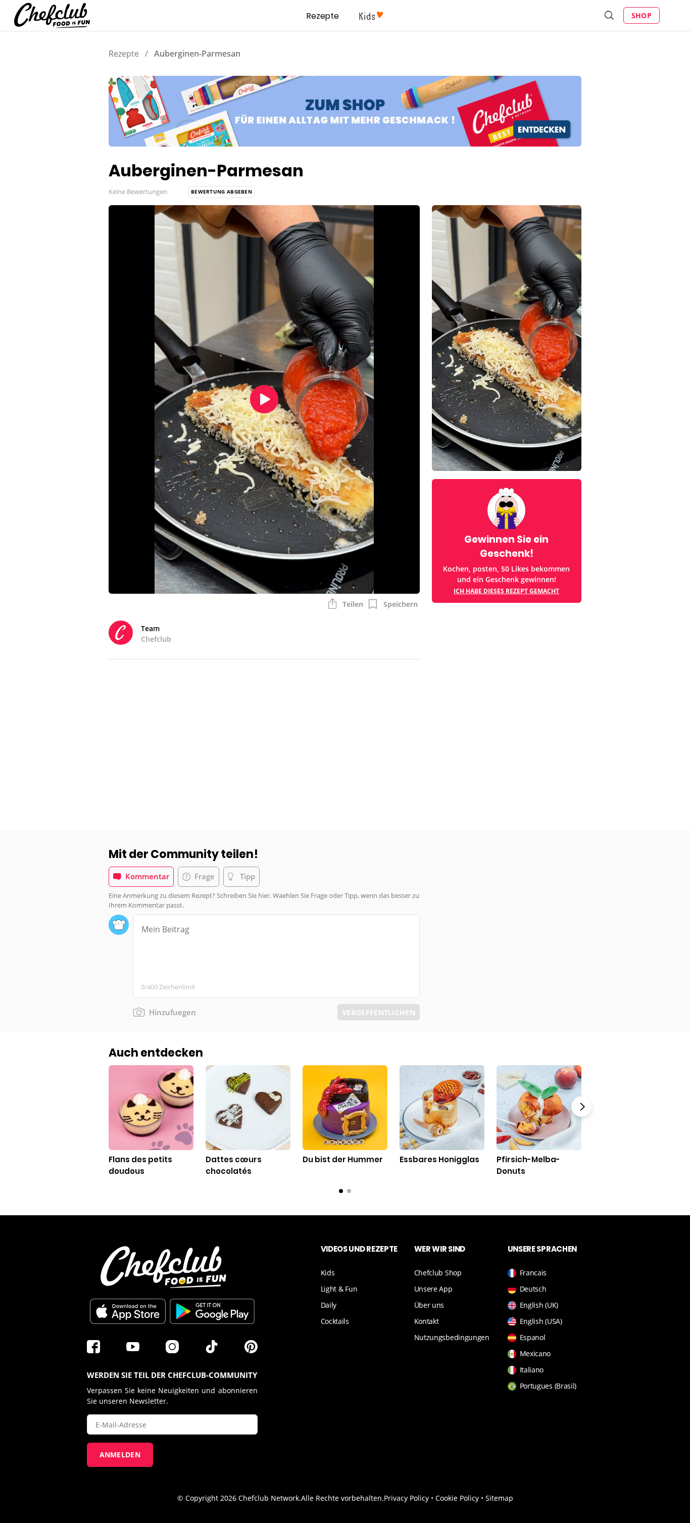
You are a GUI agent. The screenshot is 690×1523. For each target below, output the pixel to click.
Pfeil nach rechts (581, 1107)
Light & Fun (339, 1289)
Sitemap (499, 1498)
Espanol (533, 1337)
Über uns (429, 1305)
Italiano (532, 1369)
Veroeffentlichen (378, 1012)
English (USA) (541, 1321)
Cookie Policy (457, 1498)
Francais (533, 1272)
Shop (641, 15)
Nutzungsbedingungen (451, 1337)
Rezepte (323, 16)
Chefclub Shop (438, 1272)
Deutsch (533, 1289)
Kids (328, 1272)
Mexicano (535, 1353)
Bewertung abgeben (221, 191)
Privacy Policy (406, 1498)
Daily (329, 1305)
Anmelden (120, 1454)
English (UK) (539, 1305)
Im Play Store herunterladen (212, 1311)
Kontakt (426, 1321)
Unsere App (433, 1289)
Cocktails (335, 1321)
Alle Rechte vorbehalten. (342, 1498)
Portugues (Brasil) (548, 1386)
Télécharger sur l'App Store (128, 1311)
